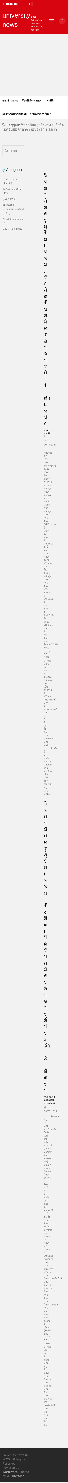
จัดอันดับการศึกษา (40, 113)
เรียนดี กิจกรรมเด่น (32, 100)
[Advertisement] (34, 64)
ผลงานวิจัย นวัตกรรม (14, 113)
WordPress (9, 1472)
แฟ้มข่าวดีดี (47, 433)
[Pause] (35, 4)
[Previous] (24, 4)
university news (16, 20)
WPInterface (15, 1476)
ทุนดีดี (50, 100)
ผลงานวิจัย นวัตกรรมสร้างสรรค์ (49, 1099)
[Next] (29, 4)
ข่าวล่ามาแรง (10, 100)
